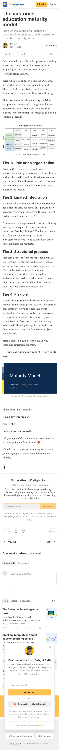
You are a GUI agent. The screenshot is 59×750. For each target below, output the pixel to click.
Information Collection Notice (31, 516)
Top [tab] (6, 601)
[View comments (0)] (16, 54)
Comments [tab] (9, 563)
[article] (29, 618)
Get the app (44, 736)
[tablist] (15, 563)
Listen (52, 45)
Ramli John (15, 44)
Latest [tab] (14, 601)
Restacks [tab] (22, 563)
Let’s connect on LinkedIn (17, 431)
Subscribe (41, 4)
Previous (12, 541)
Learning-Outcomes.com (33, 154)
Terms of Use (44, 513)
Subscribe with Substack (32, 703)
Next (48, 541)
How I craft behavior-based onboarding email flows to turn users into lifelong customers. (21, 618)
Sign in (52, 4)
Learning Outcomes (42, 81)
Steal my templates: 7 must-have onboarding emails (20, 636)
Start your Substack (21, 736)
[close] (50, 647)
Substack (14, 743)
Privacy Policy (34, 717)
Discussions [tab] (25, 601)
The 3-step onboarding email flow (20, 611)
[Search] (54, 601)
